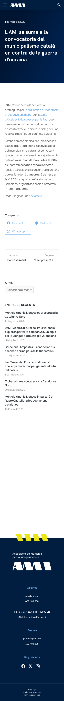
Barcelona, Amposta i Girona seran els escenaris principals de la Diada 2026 (30, 349)
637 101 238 (32, 601)
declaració (35, 196)
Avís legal (32, 689)
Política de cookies (32, 695)
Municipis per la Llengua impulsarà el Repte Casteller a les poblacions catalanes (29, 400)
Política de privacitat (32, 692)
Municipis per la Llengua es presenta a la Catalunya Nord (31, 314)
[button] (18, 223)
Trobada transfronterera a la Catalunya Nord (30, 383)
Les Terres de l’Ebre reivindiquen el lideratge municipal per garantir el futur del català (31, 366)
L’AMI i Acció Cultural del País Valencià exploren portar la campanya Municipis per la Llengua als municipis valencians (30, 332)
